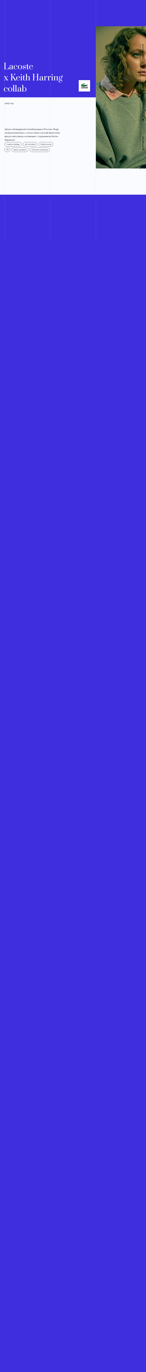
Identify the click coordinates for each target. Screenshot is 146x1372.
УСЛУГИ (143, 49)
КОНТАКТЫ (143, 143)
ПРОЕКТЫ (143, 95)
